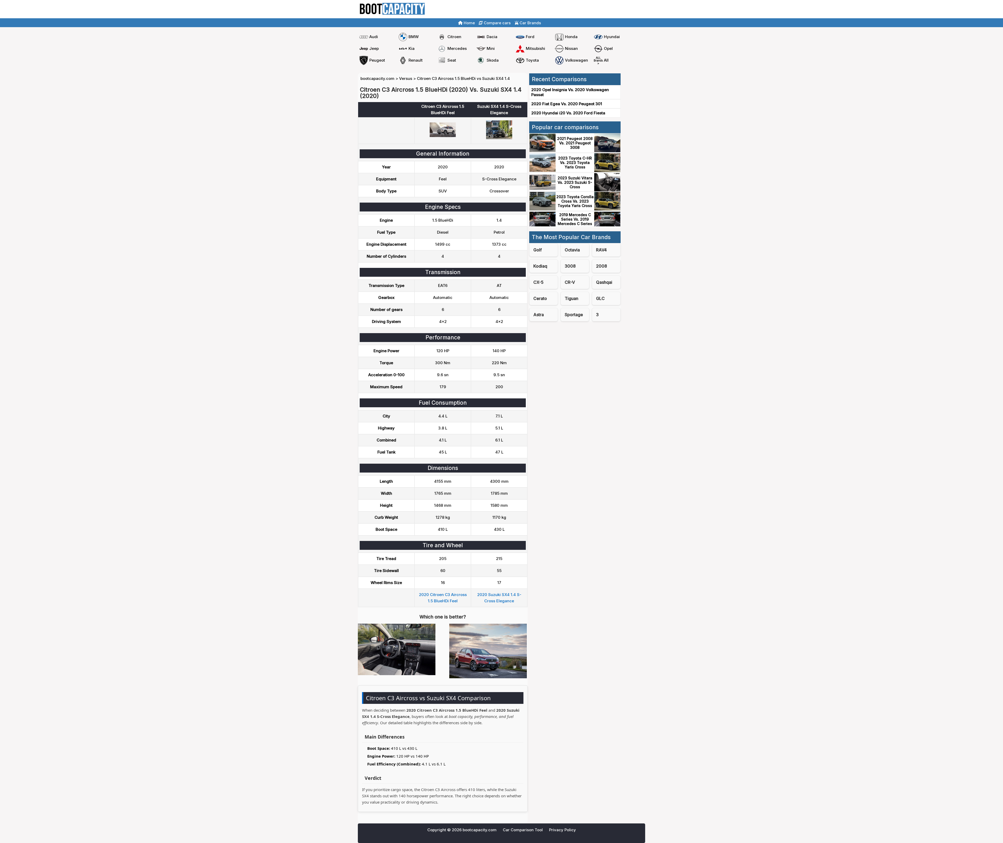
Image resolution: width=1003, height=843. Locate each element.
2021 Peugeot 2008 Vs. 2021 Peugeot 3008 (575, 143)
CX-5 (538, 282)
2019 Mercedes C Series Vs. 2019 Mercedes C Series (575, 219)
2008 (601, 266)
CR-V (570, 282)
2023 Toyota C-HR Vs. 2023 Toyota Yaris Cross (575, 162)
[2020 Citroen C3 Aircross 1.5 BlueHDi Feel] (443, 135)
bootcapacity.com (377, 78)
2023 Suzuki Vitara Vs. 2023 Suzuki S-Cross (575, 182)
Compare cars (630, 9)
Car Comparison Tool (523, 829)
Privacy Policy (562, 829)
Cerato (540, 298)
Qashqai (604, 282)
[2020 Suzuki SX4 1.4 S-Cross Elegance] (499, 137)
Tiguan (571, 298)
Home (605, 9)
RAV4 (601, 249)
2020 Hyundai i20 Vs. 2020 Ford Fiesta (568, 112)
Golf (537, 249)
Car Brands (529, 22)
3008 (570, 266)
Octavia (572, 249)
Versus (405, 78)
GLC (600, 298)
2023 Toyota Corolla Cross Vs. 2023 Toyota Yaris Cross (575, 201)
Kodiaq (540, 266)
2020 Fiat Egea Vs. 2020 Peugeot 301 (566, 103)
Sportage (574, 314)
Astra (538, 314)
